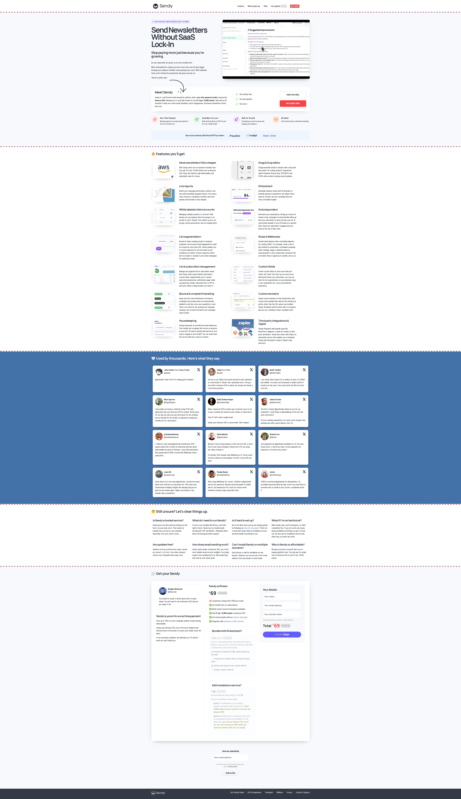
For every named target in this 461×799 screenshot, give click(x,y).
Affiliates (279, 792)
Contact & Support (303, 792)
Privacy (289, 792)
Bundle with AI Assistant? (227, 631)
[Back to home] (158, 792)
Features (240, 6)
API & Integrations (254, 792)
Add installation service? (226, 685)
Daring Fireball (184, 370)
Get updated (278, 6)
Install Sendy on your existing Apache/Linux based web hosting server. (232, 707)
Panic (228, 370)
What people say (254, 6)
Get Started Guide (237, 792)
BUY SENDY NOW (293, 103)
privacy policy (232, 766)
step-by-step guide (251, 528)
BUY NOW (294, 6)
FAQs (265, 6)
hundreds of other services (234, 621)
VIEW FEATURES (292, 95)
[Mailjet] (251, 135)
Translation (269, 792)
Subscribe (230, 773)
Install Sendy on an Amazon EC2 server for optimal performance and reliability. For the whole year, (232, 722)
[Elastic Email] (269, 135)
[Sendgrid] (234, 135)
